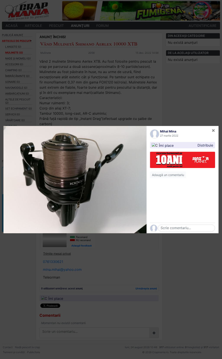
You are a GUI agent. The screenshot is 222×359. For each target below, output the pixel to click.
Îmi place (166, 145)
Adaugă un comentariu (168, 175)
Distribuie (205, 145)
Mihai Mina (168, 131)
